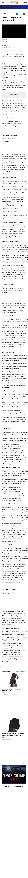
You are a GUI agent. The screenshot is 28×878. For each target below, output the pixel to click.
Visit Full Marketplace (21, 671)
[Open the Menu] (2, 2)
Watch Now (23, 2)
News (4, 14)
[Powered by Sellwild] (24, 763)
